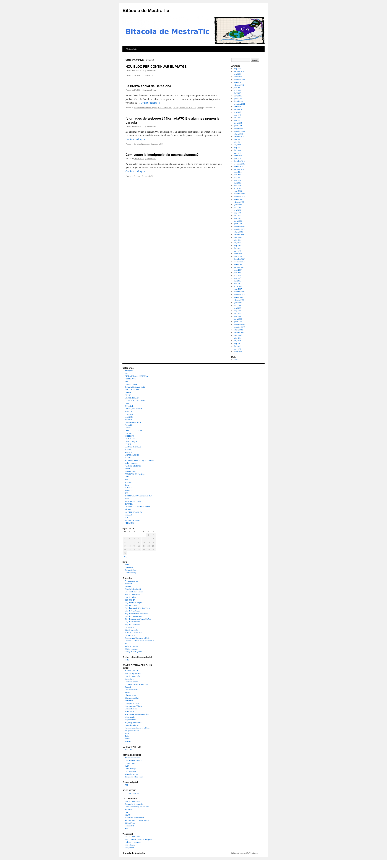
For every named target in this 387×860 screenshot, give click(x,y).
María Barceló (130, 711)
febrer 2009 (238, 221)
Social (199, 107)
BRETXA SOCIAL (165, 107)
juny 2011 (237, 144)
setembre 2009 (239, 202)
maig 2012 (237, 115)
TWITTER (129, 504)
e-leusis (127, 692)
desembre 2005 (239, 324)
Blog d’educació (131, 605)
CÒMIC (128, 395)
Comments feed (130, 570)
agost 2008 (238, 237)
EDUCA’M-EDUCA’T (133, 632)
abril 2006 (237, 313)
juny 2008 (237, 242)
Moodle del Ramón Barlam (134, 817)
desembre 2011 (239, 128)
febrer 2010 (238, 188)
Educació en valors (131, 695)
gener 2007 (238, 289)
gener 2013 (238, 98)
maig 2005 (237, 343)
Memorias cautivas (131, 774)
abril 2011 (237, 150)
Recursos (128, 482)
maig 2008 (237, 245)
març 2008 (237, 251)
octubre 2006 (238, 297)
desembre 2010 (239, 161)
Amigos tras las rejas (132, 757)
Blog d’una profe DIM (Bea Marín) (137, 608)
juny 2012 (237, 112)
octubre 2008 (238, 232)
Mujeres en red (130, 719)
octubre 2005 (238, 329)
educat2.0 (128, 411)
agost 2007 (238, 270)
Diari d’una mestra (131, 630)
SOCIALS (129, 487)
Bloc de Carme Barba (132, 594)
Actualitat (128, 583)
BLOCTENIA (130, 600)
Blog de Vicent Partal (132, 621)
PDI (126, 785)
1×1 (126, 373)
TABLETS (129, 490)
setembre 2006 (239, 300)
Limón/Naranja (130, 768)
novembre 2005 (239, 327)
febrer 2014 (238, 76)
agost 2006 (238, 302)
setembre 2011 (239, 136)
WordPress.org (130, 572)
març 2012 (237, 120)
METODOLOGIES (132, 455)
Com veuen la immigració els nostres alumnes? (162, 154)
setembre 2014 (239, 71)
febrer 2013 (238, 95)
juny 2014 (237, 74)
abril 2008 (237, 248)
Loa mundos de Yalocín (133, 706)
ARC (127, 381)
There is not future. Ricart (134, 776)
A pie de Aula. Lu (131, 581)
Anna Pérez (151, 70)
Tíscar (127, 733)
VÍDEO (128, 509)
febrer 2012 (238, 123)
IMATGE (128, 433)
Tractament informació (133, 501)
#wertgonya (129, 370)
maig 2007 (237, 278)
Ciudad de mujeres (131, 681)
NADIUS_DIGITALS (133, 466)
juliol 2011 (237, 142)
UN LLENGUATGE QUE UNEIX (137, 506)
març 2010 (237, 185)
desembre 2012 (239, 101)
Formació (128, 425)
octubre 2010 (238, 166)
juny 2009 (237, 210)
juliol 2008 (237, 240)
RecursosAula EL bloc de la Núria (137, 638)
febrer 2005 (238, 351)
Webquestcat (129, 825)
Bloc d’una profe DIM (133, 673)
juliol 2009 (237, 207)
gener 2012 (238, 125)
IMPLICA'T (129, 436)
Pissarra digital (130, 471)
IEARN (127, 815)
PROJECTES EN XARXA (135, 474)
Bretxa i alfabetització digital (145, 107)
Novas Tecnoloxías (131, 725)
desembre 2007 (239, 259)
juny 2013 (237, 90)
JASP (127, 766)
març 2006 (237, 316)
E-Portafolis (129, 406)
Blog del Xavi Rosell (132, 624)
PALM (127, 468)
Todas (127, 736)
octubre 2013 (238, 82)
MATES (128, 449)
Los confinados (130, 771)
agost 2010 (238, 172)
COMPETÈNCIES (132, 398)
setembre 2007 (239, 267)
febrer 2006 (238, 319)
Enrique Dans (130, 635)
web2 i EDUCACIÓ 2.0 (133, 512)
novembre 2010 (239, 164)
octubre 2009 (238, 199)
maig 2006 (237, 310)
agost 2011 (238, 139)
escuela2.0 (128, 419)
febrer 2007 (238, 286)
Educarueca (129, 700)
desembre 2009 (239, 193)
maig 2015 (237, 68)
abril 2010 (237, 183)
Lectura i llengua (131, 441)
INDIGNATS (191, 107)
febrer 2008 (238, 253)
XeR (126, 828)
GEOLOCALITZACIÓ (133, 430)
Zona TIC (128, 741)
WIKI (127, 517)
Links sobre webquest (133, 842)
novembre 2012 (239, 104)
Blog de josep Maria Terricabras (136, 613)
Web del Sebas (130, 823)
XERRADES (130, 523)
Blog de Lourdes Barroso (134, 616)
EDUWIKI (129, 414)
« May (124, 556)
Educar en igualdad (131, 698)
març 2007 (237, 283)
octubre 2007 (238, 264)
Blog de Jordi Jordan (132, 611)
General (137, 75)
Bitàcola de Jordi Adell (133, 589)
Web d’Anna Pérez (131, 646)
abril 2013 (237, 93)
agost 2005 (238, 335)
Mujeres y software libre (133, 722)
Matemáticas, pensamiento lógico (136, 714)
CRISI (175, 107)
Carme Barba (129, 627)
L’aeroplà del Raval (132, 703)
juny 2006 (237, 308)
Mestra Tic (129, 452)
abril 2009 (237, 215)
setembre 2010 (239, 169)
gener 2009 (238, 223)
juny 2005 (237, 340)
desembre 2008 (239, 226)
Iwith (127, 659)
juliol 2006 (237, 305)
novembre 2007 (239, 261)
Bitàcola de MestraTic (145, 10)
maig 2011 (237, 147)
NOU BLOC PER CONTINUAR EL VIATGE (156, 66)
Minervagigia (129, 717)
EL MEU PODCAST (132, 793)
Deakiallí (128, 687)
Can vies (128, 392)
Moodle (127, 457)
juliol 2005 (237, 338)
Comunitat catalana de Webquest (136, 684)
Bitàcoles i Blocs (131, 384)
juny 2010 (237, 177)
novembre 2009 (239, 196)
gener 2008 (238, 256)
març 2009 (237, 218)
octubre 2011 (238, 134)
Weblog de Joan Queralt (133, 651)
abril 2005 (237, 346)
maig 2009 (237, 212)
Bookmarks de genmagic (134, 804)
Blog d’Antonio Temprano (134, 602)
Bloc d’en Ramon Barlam (134, 591)
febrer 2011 (238, 155)
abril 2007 (237, 281)
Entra (235, 359)
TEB (126, 493)
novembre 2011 (239, 131)
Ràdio (127, 476)
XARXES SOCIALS (132, 520)
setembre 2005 (239, 332)
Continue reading (150, 102)
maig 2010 (237, 180)
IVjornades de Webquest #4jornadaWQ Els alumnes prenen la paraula (172, 120)
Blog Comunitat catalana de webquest (138, 839)
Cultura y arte (130, 763)
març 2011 (237, 153)
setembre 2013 (239, 85)
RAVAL (128, 479)
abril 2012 (237, 117)
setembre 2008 (239, 234)
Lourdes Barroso (131, 708)
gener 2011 (238, 158)
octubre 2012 (238, 106)
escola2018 (129, 417)
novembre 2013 (239, 79)
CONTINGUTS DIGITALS (135, 400)
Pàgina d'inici (131, 49)
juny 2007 (237, 275)
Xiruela (127, 738)
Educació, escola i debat (133, 408)
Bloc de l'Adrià (130, 597)
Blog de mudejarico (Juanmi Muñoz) (138, 619)
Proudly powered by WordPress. (246, 853)
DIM (126, 812)
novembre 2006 (239, 294)
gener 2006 (238, 321)
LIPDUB (128, 444)
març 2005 (237, 349)
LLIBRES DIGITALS (133, 446)
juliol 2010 (237, 174)
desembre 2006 (239, 291)
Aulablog (128, 586)
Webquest (145, 144)
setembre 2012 (239, 109)
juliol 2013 (237, 87)
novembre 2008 (239, 229)
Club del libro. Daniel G (133, 760)
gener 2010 (238, 191)
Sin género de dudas (132, 730)
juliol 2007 (237, 272)
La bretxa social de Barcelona (148, 86)
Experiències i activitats (133, 422)
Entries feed (129, 567)
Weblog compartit (131, 649)
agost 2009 (238, 204)
